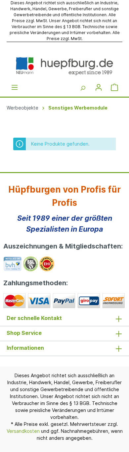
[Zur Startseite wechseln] (64, 66)
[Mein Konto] (99, 87)
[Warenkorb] (114, 87)
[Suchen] (83, 87)
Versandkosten (23, 431)
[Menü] (14, 87)
